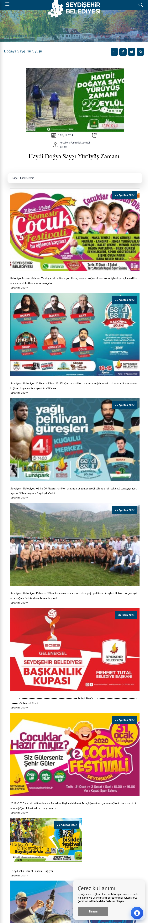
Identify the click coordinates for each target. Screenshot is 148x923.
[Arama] (140, 4)
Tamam (93, 911)
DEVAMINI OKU (18, 287)
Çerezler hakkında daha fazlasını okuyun (101, 901)
